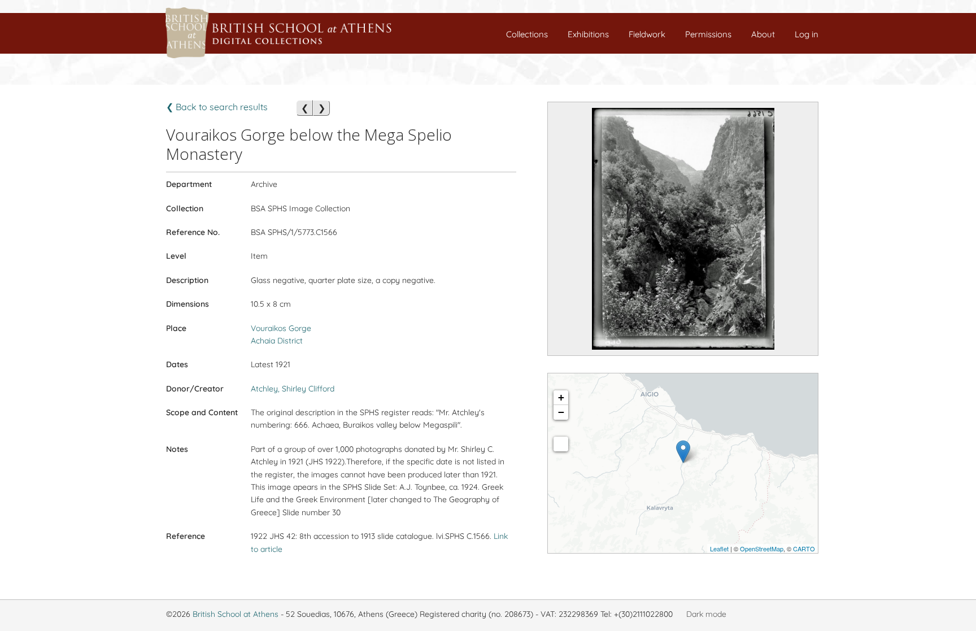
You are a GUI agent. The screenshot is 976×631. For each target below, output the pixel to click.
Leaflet (719, 548)
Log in (806, 34)
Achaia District (277, 341)
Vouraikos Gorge (281, 328)
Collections (527, 34)
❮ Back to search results (217, 106)
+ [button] (561, 397)
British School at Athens (235, 614)
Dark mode (706, 614)
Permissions (708, 34)
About (763, 34)
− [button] (561, 412)
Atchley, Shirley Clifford (292, 389)
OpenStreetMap (761, 548)
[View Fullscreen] (561, 444)
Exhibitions (588, 34)
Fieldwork (647, 34)
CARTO (804, 548)
